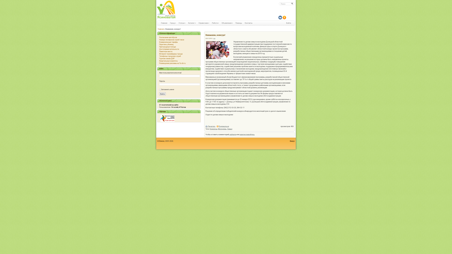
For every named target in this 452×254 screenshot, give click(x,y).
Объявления (227, 23)
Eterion (161, 141)
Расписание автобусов (168, 37)
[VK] (280, 17)
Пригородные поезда (167, 47)
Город (172, 23)
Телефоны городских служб (170, 56)
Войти (288, 23)
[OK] (284, 17)
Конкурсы (213, 129)
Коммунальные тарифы (168, 42)
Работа (215, 23)
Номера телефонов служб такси (171, 40)
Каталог (191, 23)
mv (214, 38)
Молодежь (222, 129)
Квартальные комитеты (168, 61)
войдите (233, 134)
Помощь (239, 23)
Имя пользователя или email (170, 73)
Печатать (211, 126)
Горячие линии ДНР (167, 59)
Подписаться (224, 126)
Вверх (292, 141)
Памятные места (165, 51)
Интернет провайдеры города (171, 54)
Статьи (181, 23)
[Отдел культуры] (167, 118)
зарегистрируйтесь (247, 134)
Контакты (248, 23)
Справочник (203, 23)
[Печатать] (207, 126)
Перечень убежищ (166, 44)
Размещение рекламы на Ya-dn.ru (172, 63)
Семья (229, 129)
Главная (164, 23)
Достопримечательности (169, 49)
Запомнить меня (167, 89)
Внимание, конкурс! (215, 35)
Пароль (162, 81)
